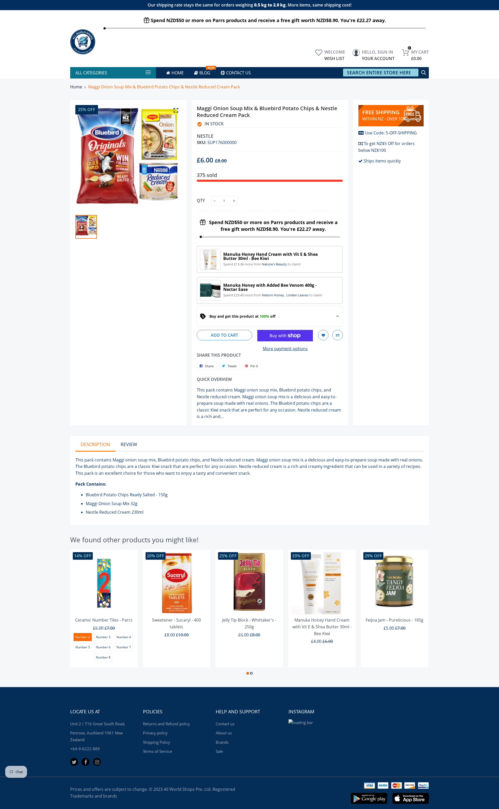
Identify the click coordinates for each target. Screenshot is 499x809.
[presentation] (80, 613)
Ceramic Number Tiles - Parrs (104, 620)
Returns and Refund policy (166, 723)
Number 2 (82, 637)
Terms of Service (157, 751)
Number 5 (82, 647)
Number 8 (103, 657)
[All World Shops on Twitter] (74, 762)
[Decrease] (214, 200)
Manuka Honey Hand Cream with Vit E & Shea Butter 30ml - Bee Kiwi (322, 626)
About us (224, 732)
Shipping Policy (156, 742)
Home (76, 87)
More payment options (285, 348)
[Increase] (234, 200)
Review (129, 444)
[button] (247, 673)
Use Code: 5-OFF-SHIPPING (391, 133)
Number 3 (103, 637)
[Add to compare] (337, 335)
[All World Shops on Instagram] (97, 762)
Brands (222, 742)
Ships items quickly (382, 161)
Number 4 (123, 637)
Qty (201, 200)
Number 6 (103, 647)
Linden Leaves (297, 295)
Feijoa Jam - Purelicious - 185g (394, 620)
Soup (116, 503)
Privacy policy (155, 732)
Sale (219, 751)
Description (95, 444)
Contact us (225, 723)
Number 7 (123, 647)
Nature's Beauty (275, 264)
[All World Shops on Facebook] (85, 762)
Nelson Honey (273, 295)
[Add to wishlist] (323, 335)
